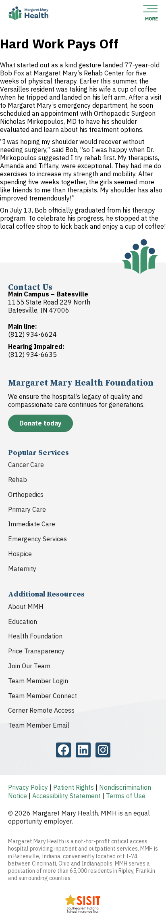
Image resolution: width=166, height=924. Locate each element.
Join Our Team (29, 666)
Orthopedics (26, 494)
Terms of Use (125, 796)
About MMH (26, 607)
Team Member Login (38, 681)
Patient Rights (73, 787)
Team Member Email (38, 725)
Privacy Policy (28, 787)
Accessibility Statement (66, 796)
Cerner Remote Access (41, 710)
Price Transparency (36, 651)
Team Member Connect (42, 696)
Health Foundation (35, 636)
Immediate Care (31, 524)
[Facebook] (63, 750)
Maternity (22, 569)
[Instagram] (102, 750)
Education (22, 621)
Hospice (20, 554)
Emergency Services (37, 539)
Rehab (17, 480)
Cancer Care (26, 465)
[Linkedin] (83, 750)
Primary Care (27, 509)
